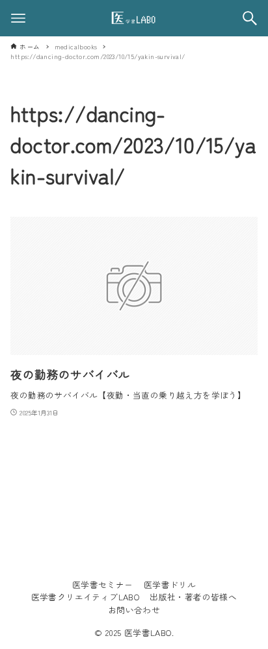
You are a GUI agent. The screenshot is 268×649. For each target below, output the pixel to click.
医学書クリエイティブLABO (85, 597)
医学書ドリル (170, 584)
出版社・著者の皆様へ (193, 597)
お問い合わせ (134, 610)
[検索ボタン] (250, 18)
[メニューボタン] (18, 18)
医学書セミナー (102, 584)
